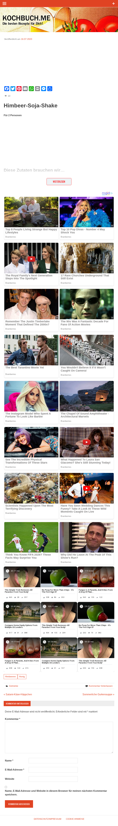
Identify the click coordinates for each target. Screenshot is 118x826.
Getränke (13, 686)
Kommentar (12, 719)
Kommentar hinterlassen (101, 686)
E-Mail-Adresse (14, 769)
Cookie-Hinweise (75, 819)
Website (9, 779)
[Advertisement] (59, 62)
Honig (22, 676)
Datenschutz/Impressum (47, 819)
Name (9, 760)
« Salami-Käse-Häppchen (18, 694)
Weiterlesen (59, 181)
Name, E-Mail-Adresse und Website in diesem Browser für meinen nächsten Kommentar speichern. (56, 793)
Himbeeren (10, 676)
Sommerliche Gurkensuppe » (98, 694)
